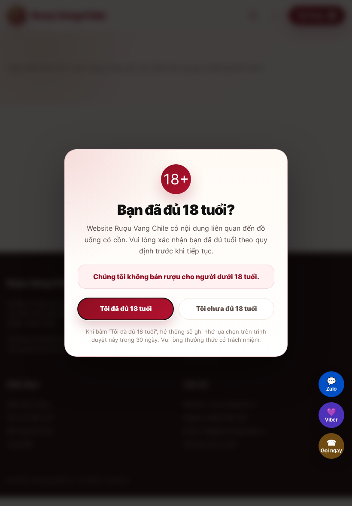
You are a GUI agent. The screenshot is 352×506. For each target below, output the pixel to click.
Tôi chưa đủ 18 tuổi (226, 308)
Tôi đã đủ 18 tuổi (126, 308)
